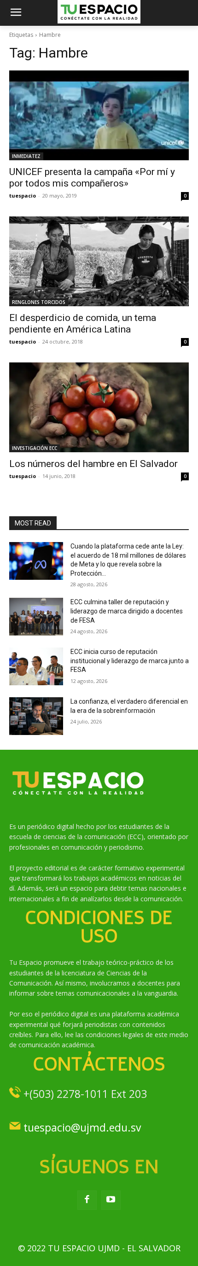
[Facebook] (87, 1200)
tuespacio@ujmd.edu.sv (82, 1127)
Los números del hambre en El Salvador (93, 463)
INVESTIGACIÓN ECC (34, 448)
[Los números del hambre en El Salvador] (99, 407)
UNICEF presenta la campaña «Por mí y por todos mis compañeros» (92, 177)
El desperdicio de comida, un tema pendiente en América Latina (82, 323)
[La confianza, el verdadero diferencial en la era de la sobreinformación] (36, 716)
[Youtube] (111, 1200)
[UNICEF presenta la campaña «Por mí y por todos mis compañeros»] (99, 115)
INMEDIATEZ (26, 156)
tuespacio (22, 195)
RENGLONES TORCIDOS (38, 302)
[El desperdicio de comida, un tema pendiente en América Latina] (99, 261)
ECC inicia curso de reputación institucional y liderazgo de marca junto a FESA (129, 660)
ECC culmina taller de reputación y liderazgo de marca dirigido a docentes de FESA (126, 611)
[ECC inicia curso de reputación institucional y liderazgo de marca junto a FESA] (36, 666)
